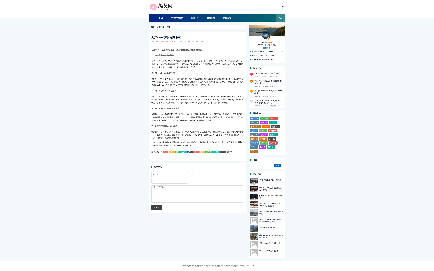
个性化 (272, 131)
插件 (263, 131)
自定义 (273, 135)
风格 (189, 152)
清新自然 (209, 152)
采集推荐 (227, 18)
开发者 (254, 143)
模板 (165, 152)
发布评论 (157, 207)
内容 (273, 143)
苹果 (273, 119)
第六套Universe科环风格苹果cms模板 (264, 59)
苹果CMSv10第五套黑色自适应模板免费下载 (264, 55)
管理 (254, 151)
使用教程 (211, 18)
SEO (254, 139)
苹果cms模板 (177, 18)
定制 (272, 139)
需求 (275, 127)
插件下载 (195, 18)
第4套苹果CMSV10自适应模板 (262, 52)
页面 (262, 147)
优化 (263, 135)
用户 (201, 152)
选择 (254, 131)
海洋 (183, 152)
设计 (195, 152)
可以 (254, 147)
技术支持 (255, 127)
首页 (161, 18)
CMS (171, 152)
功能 (263, 139)
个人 (223, 152)
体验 (217, 152)
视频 (264, 143)
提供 (266, 127)
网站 (177, 152)
